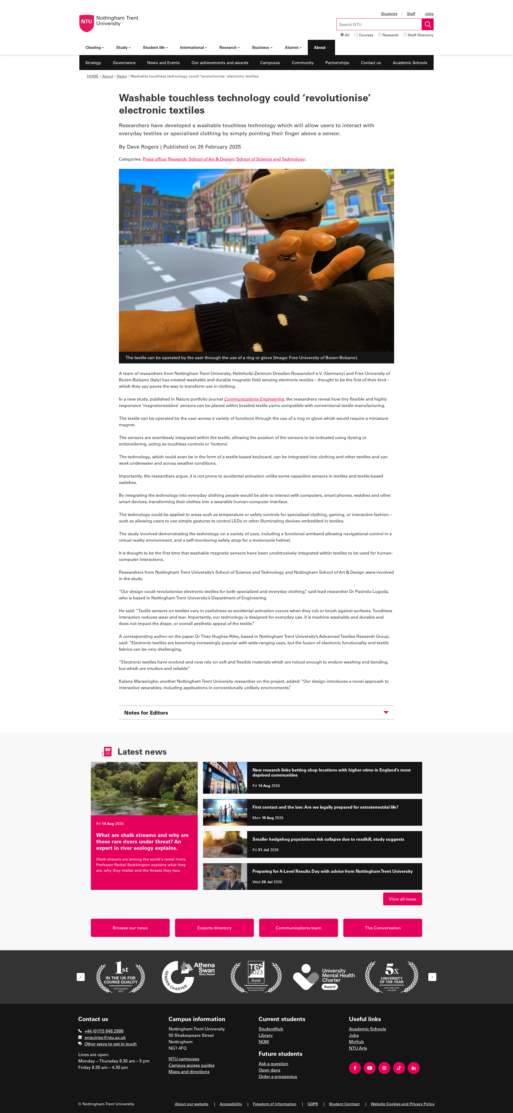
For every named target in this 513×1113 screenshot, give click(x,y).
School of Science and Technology (270, 159)
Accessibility (231, 1103)
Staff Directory (421, 34)
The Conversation (383, 927)
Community (303, 62)
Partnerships (337, 62)
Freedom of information (274, 1103)
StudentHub (271, 1028)
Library (266, 1035)
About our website (191, 1103)
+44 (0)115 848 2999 (103, 1031)
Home (93, 76)
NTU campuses (184, 1058)
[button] (81, 977)
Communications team (298, 927)
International (192, 47)
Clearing (93, 47)
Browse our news (130, 927)
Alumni (291, 47)
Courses (366, 34)
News (122, 76)
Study (121, 47)
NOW (264, 1041)
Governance (124, 62)
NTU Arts (358, 1048)
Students (389, 13)
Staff (411, 13)
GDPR (313, 1103)
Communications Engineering (254, 399)
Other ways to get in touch (110, 1043)
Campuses (270, 62)
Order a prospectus (278, 1076)
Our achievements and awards (220, 62)
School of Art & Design (211, 159)
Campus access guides (192, 1065)
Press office (154, 159)
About (320, 47)
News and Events (163, 62)
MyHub (356, 1041)
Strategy (93, 62)
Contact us (371, 62)
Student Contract (344, 1103)
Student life (154, 47)
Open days (269, 1070)
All (347, 34)
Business (260, 47)
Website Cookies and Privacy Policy (403, 1103)
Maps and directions (189, 1071)
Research (391, 34)
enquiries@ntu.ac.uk (105, 1037)
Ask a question (273, 1063)
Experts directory (214, 927)
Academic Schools (410, 62)
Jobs (429, 13)
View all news (402, 899)
